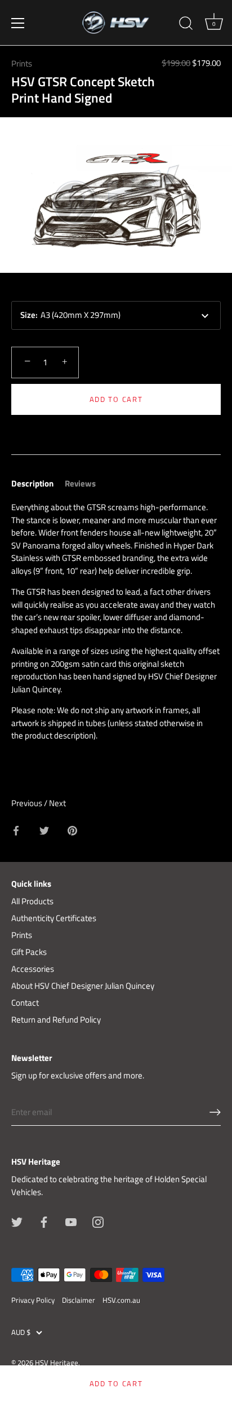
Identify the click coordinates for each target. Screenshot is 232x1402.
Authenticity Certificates (53, 918)
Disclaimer (78, 1300)
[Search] (185, 24)
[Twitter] (17, 1221)
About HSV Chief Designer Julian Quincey (82, 985)
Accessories (32, 968)
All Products (32, 901)
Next (57, 803)
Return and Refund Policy (56, 1019)
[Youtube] (71, 1221)
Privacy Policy (33, 1300)
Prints (21, 63)
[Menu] (18, 23)
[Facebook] (44, 1221)
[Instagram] (98, 1221)
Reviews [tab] (80, 483)
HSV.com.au (121, 1300)
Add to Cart (116, 399)
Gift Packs (29, 951)
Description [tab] (32, 483)
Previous (27, 803)
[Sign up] (215, 1112)
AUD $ (20, 1332)
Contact (25, 1002)
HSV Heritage (56, 1362)
